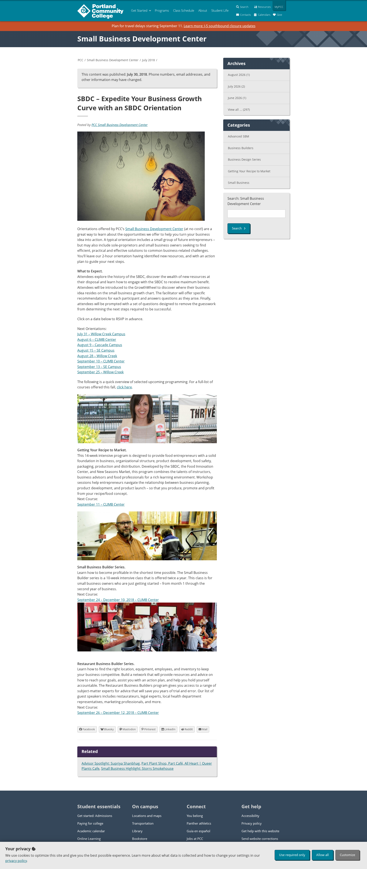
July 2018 (148, 60)
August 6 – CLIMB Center (96, 339)
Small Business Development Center (141, 39)
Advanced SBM (238, 136)
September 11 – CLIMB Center (101, 504)
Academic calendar (91, 831)
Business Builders (240, 148)
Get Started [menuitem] (139, 10)
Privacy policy (251, 823)
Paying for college (90, 823)
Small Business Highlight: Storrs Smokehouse (137, 768)
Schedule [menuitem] (183, 10)
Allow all (322, 855)
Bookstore (139, 838)
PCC (80, 60)
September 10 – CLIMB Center (101, 361)
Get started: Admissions (94, 816)
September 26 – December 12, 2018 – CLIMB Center (118, 712)
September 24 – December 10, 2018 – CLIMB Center (118, 599)
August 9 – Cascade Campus (99, 345)
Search (237, 228)
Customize (347, 855)
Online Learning (89, 838)
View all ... (239, 110)
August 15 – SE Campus (95, 350)
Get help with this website (260, 831)
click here (124, 387)
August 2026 (239, 75)
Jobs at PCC (195, 838)
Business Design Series (244, 159)
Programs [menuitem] (162, 10)
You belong (195, 816)
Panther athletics (199, 823)
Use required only (292, 855)
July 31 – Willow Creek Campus (101, 334)
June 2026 (237, 98)
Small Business (238, 183)
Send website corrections (259, 838)
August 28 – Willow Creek (97, 356)
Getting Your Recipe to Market (249, 171)
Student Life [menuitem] (220, 10)
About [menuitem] (202, 10)
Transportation (143, 823)
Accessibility (250, 816)
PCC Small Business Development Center (120, 125)
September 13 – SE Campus (99, 366)
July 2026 (236, 86)
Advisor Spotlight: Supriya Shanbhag (111, 763)
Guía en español (198, 831)
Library (137, 831)
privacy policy (16, 860)
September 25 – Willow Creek (100, 372)
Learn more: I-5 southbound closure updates (219, 26)
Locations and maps (146, 816)
